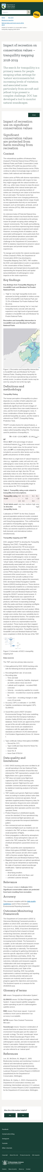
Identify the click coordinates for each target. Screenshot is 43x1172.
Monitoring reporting (7, 20)
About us (21, 1169)
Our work (10, 17)
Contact (28, 1169)
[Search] (28, 12)
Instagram (5, 1139)
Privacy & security (25, 1155)
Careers (4, 1169)
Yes (10, 1115)
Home (3, 17)
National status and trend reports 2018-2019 (13, 24)
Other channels (7, 1148)
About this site (14, 1155)
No (23, 1115)
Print (34, 115)
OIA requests (36, 1155)
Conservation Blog (8, 1134)
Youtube (4, 1143)
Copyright (5, 1155)
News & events (13, 1169)
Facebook (5, 1129)
